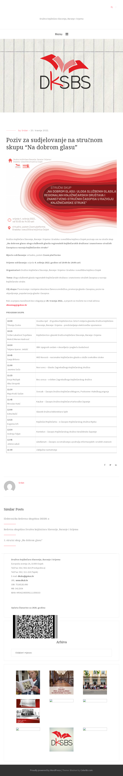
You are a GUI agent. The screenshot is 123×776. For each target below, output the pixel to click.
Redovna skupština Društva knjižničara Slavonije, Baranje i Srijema (41, 529)
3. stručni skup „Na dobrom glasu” (23, 540)
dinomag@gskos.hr (16, 305)
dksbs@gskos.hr (26, 576)
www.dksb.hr (22, 580)
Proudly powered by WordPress (45, 770)
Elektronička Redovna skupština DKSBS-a (26, 518)
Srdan (25, 130)
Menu (58, 34)
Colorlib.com (87, 770)
